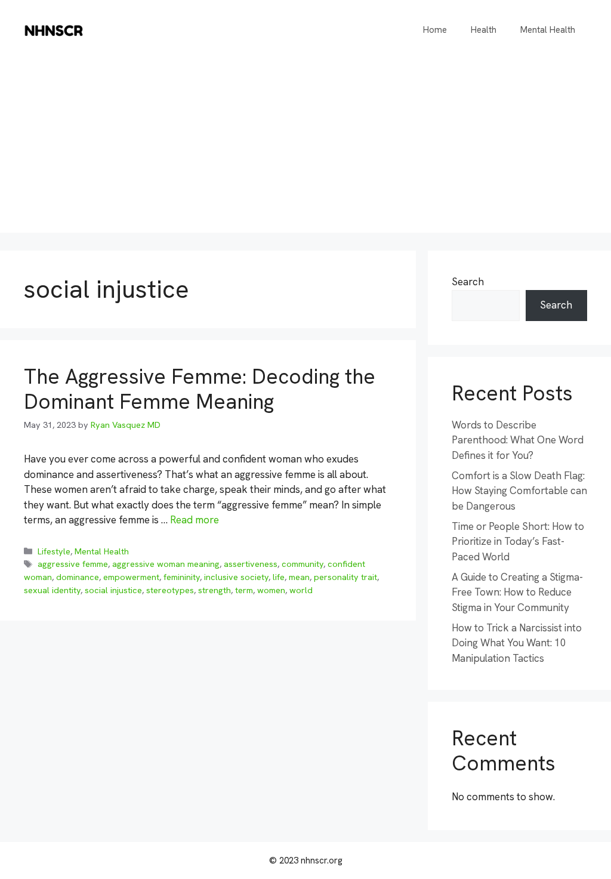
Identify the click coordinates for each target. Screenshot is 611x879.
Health (483, 30)
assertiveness (250, 564)
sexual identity (52, 590)
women (271, 590)
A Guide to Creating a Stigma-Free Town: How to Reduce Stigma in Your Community (517, 592)
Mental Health (547, 30)
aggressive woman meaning (166, 564)
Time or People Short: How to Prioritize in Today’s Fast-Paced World (518, 541)
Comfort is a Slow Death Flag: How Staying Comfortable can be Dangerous (519, 491)
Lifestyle (54, 551)
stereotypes (170, 590)
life (279, 577)
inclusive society (236, 577)
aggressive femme (73, 564)
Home (435, 30)
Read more (194, 519)
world (301, 590)
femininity (181, 577)
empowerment (131, 577)
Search (468, 281)
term (244, 590)
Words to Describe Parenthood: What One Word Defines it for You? (518, 440)
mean (299, 577)
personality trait (345, 577)
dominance (77, 577)
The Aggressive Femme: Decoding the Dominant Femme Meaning (199, 389)
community (302, 564)
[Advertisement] (305, 149)
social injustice (113, 590)
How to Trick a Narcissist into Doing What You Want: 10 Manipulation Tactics (517, 643)
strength (214, 590)
